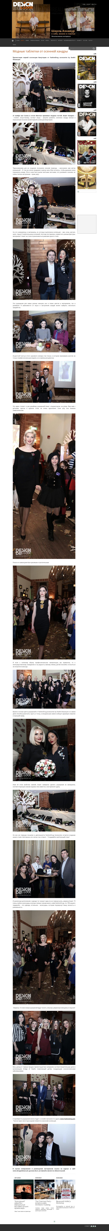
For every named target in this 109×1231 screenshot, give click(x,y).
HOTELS (90, 40)
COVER (17, 40)
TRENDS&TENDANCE (35, 40)
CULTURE (85, 40)
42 (95, 138)
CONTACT (88, 4)
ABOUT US (94, 4)
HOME (84, 4)
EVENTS (22, 40)
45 (95, 54)
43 (95, 110)
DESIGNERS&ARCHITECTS (69, 40)
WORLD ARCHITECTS (51, 40)
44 (95, 82)
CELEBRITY (79, 40)
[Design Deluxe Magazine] (23, 10)
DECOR (42, 40)
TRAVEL (14, 44)
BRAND (27, 40)
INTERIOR (60, 40)
